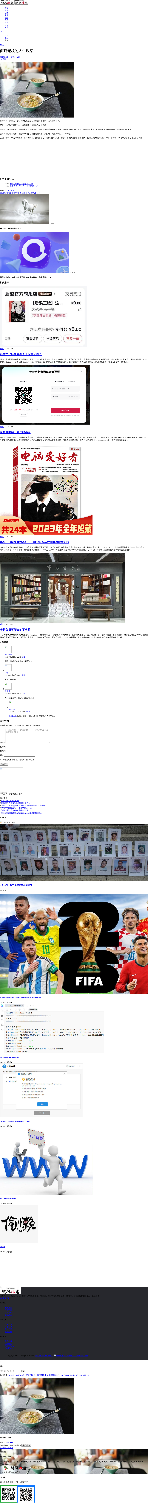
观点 (6, 20)
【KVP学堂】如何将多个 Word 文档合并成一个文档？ (15, 1121)
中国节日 (39, 1375)
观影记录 (8, 1329)
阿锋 (6, 673)
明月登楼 (8, 655)
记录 (6, 15)
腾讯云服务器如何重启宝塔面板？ (9, 1057)
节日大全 (8, 1332)
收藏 (24, 193)
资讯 (6, 10)
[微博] (1, 1298)
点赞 (31, 193)
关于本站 (8, 1308)
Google (12, 1375)
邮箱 (2, 751)
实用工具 (8, 1324)
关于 (6, 27)
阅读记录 (8, 1327)
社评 (7, 190)
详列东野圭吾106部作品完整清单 (14, 810)
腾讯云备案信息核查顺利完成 (8, 1198)
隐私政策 (8, 1315)
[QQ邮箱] (8, 1298)
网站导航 (8, 1312)
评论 (2, 742)
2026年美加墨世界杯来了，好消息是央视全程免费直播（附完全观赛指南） (21, 997)
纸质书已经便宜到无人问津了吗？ (21, 354)
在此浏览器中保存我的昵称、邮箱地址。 (19, 760)
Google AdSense (83, 1375)
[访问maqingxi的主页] (11, 790)
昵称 (2, 747)
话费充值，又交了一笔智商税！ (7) (24, 186)
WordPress (8, 1348)
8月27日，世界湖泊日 (10, 801)
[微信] (6, 1298)
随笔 (12, 190)
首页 (6, 8)
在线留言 (8, 1310)
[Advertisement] (69, 157)
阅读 (6, 18)
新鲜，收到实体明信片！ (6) (21, 184)
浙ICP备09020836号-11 (44, 1356)
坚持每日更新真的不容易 (15, 629)
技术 (6, 13)
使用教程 (31, 1375)
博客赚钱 (54, 1375)
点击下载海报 (7, 1448)
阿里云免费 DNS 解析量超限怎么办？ (16, 803)
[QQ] (3, 1298)
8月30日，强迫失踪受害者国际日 (16, 885)
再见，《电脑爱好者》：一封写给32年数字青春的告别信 (34, 542)
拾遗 (6, 22)
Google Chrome (63, 1375)
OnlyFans (73, 1375)
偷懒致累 (2, 1247)
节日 (6, 25)
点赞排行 (8, 1341)
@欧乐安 (13, 716)
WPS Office (9, 1346)
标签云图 (8, 1344)
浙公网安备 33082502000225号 (75, 1356)
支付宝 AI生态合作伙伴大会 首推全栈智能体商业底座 (23, 806)
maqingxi (12, 709)
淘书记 (25, 1375)
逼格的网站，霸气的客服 (15, 432)
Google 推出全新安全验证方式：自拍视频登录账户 (21, 813)
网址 (2, 755)
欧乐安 (7, 691)
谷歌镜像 (46, 1375)
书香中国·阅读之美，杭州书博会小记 (16, 808)
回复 (23, 657)
